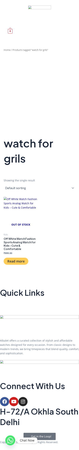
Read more (16, 261)
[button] (10, 21)
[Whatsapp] (10, 440)
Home (7, 50)
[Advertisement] (39, 94)
